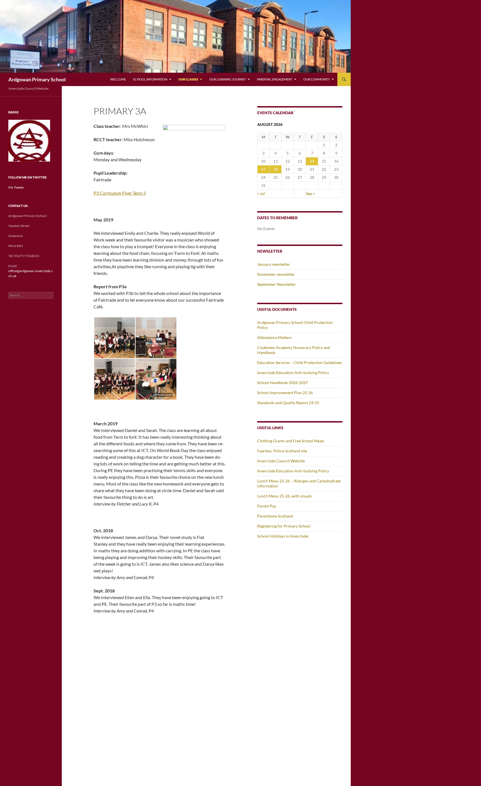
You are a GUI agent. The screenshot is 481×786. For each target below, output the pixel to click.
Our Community (316, 79)
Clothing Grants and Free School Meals (290, 440)
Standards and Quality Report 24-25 (288, 402)
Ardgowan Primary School (37, 79)
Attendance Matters (274, 337)
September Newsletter (276, 284)
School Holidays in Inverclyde (282, 536)
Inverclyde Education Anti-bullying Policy (293, 372)
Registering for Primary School (283, 526)
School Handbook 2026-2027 (282, 382)
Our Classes (188, 79)
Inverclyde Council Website (281, 460)
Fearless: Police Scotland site (282, 450)
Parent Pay (266, 506)
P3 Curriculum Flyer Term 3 (120, 193)
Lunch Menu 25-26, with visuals (284, 496)
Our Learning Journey (227, 79)
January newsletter (273, 264)
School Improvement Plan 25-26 (285, 392)
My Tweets (16, 187)
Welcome (118, 79)
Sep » (310, 193)
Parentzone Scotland (275, 516)
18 (275, 169)
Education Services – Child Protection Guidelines (299, 362)
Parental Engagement (274, 79)
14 (312, 161)
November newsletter (276, 274)
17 (263, 169)
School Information (150, 79)
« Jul (261, 193)
